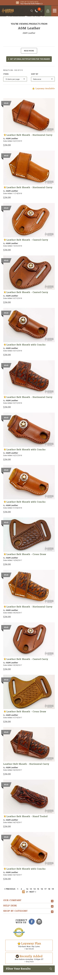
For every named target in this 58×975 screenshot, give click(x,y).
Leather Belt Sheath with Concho (25, 345)
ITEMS (5, 74)
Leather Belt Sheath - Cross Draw (26, 554)
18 (49, 889)
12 (27, 889)
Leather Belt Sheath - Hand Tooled (26, 816)
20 (23, 892)
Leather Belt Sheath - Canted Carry (27, 240)
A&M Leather (12, 138)
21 (27, 892)
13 (31, 889)
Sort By (34, 74)
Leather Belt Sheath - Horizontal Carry (29, 135)
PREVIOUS (10, 889)
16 (42, 889)
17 (45, 889)
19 (53, 889)
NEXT (32, 892)
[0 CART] (41, 11)
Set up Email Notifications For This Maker (30, 59)
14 (34, 889)
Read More (29, 51)
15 (38, 889)
